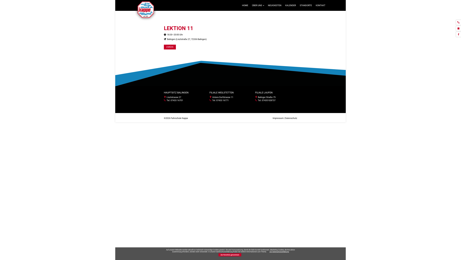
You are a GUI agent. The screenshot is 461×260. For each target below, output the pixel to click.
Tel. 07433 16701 (174, 100)
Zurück (169, 47)
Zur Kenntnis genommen (230, 255)
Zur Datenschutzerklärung (279, 252)
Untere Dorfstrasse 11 (222, 97)
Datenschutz (291, 118)
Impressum (278, 118)
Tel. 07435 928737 (266, 100)
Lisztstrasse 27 (173, 97)
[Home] (146, 21)
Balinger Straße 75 (266, 97)
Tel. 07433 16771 (220, 100)
